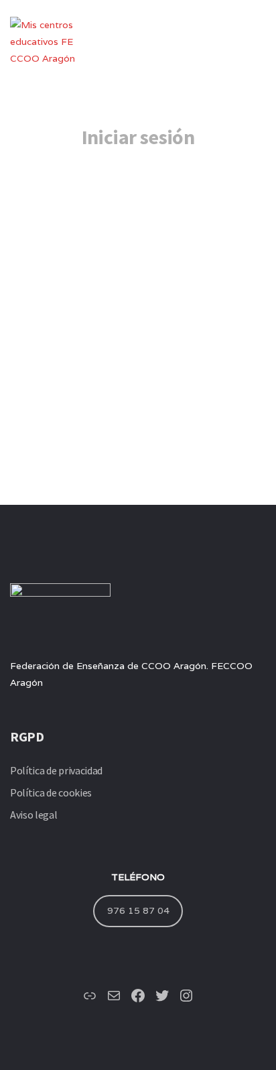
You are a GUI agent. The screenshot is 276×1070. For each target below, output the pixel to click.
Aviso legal (33, 814)
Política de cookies (51, 792)
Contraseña (54, 255)
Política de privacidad (56, 770)
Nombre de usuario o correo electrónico (116, 194)
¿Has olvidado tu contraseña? (138, 393)
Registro (204, 353)
